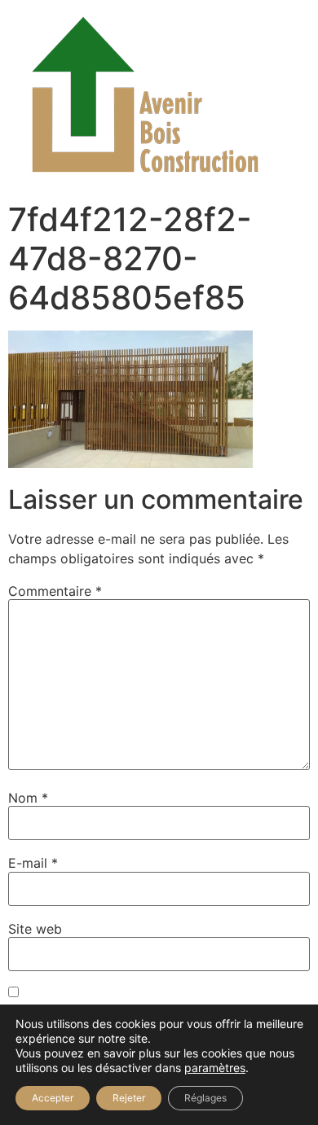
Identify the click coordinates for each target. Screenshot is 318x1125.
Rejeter (129, 1098)
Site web (35, 928)
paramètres (214, 1068)
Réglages (205, 1098)
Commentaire (55, 591)
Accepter (52, 1098)
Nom (28, 797)
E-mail (33, 862)
